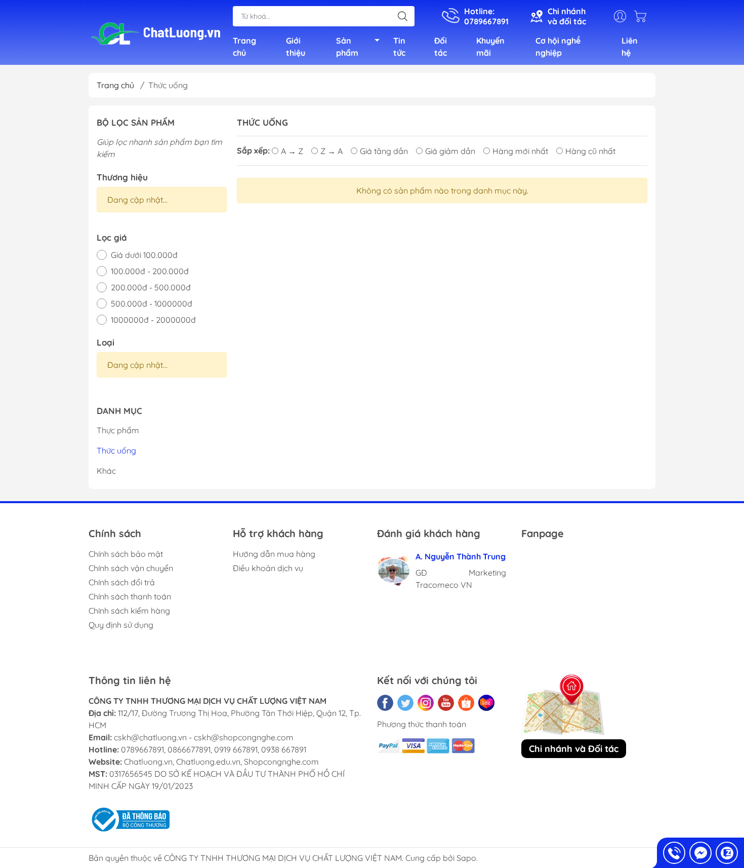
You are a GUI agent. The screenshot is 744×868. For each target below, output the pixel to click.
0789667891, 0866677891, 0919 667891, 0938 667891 (213, 749)
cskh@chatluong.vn (150, 737)
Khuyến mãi (490, 46)
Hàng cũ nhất (590, 151)
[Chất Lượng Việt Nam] (156, 33)
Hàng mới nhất (520, 151)
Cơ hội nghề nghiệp (558, 46)
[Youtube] (446, 703)
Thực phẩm (118, 430)
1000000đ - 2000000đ (153, 320)
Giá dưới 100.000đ (144, 255)
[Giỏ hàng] (642, 16)
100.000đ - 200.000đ (150, 271)
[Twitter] (405, 703)
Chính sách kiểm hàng (129, 611)
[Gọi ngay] (674, 853)
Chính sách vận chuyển (131, 568)
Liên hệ (630, 46)
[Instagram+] (426, 703)
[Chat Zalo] (727, 853)
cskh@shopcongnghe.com (244, 737)
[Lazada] (486, 703)
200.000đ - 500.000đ (151, 287)
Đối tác (440, 46)
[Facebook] (385, 703)
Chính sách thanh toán (130, 596)
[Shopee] (466, 703)
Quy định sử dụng (121, 625)
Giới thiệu (295, 46)
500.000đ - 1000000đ (151, 303)
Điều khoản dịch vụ (268, 568)
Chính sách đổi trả (122, 582)
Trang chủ (244, 46)
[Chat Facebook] (700, 853)
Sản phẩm (347, 46)
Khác (106, 471)
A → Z (292, 151)
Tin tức (399, 46)
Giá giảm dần (450, 151)
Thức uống (116, 450)
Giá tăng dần (384, 151)
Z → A (331, 151)
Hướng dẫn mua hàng (274, 554)
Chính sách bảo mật (126, 554)
